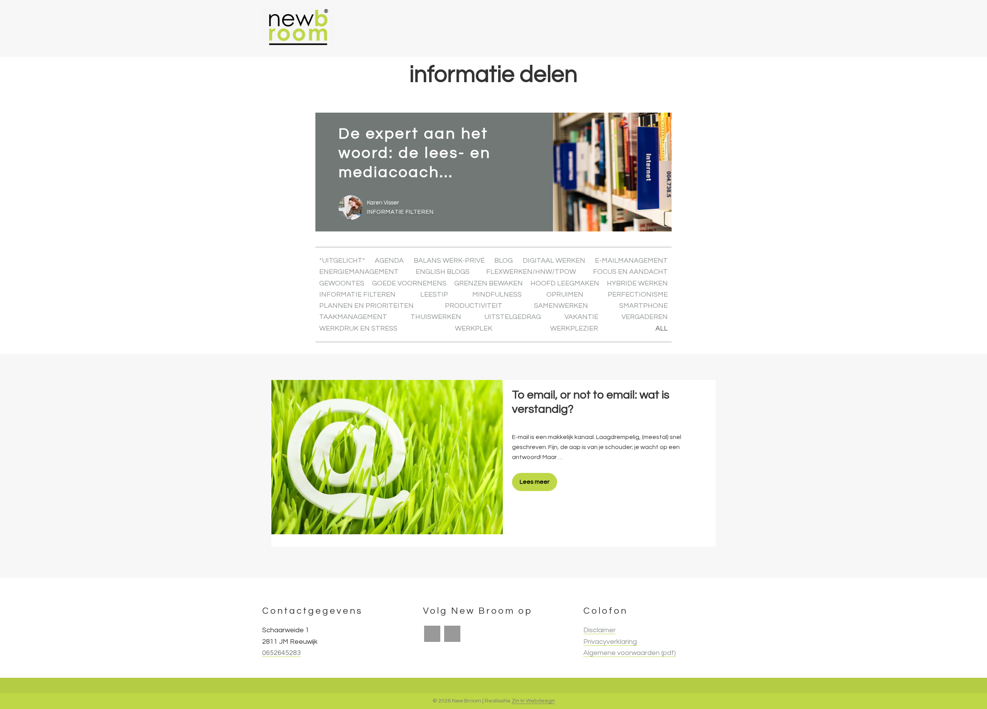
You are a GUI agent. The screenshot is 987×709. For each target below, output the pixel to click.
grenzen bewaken (488, 283)
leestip (434, 294)
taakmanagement (353, 317)
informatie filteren (400, 212)
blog (503, 260)
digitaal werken (554, 260)
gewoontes (341, 283)
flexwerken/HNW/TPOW (531, 271)
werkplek (473, 328)
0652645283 (281, 653)
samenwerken (561, 305)
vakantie (581, 317)
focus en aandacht (630, 271)
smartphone (643, 305)
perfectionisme (638, 294)
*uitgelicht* (342, 260)
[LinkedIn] (452, 634)
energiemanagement (359, 271)
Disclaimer (599, 630)
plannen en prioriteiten (366, 305)
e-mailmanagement (631, 260)
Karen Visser (383, 203)
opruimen (564, 294)
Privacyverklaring (610, 641)
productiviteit (473, 305)
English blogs (443, 271)
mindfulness (497, 294)
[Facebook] (432, 634)
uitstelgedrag (512, 317)
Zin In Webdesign (533, 701)
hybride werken (637, 283)
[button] (715, 28)
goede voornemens (409, 283)
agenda (389, 260)
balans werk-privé (449, 260)
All (661, 328)
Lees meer (534, 482)
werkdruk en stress (358, 328)
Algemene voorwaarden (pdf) (629, 653)
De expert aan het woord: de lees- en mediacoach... (415, 153)
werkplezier (574, 328)
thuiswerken (436, 317)
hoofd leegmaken (565, 283)
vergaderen (645, 317)
